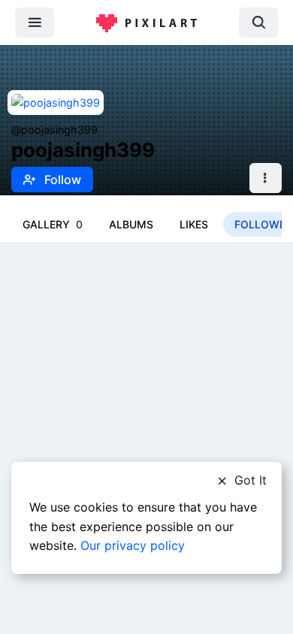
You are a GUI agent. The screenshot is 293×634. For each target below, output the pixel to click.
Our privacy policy (132, 545)
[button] (265, 178)
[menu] (34, 22)
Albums (131, 224)
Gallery (53, 224)
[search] (258, 22)
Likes (194, 224)
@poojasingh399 (54, 129)
